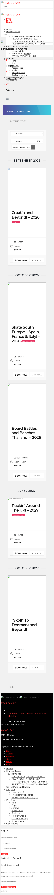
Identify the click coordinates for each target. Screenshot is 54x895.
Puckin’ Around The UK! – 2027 (26, 507)
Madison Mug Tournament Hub (26, 36)
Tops (14, 63)
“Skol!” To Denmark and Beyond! (24, 625)
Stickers (15, 70)
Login (9, 19)
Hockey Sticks (18, 72)
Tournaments (13, 774)
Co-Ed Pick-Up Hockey (17, 46)
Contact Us (11, 80)
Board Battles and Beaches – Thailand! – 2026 (26, 433)
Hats (14, 61)
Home (9, 29)
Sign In (4, 891)
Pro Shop (10, 58)
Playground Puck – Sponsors (30, 41)
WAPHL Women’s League (24, 56)
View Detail (37, 260)
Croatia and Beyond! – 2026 (25, 215)
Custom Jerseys (19, 75)
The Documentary (16, 821)
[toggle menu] (7, 99)
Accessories (17, 68)
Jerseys (15, 65)
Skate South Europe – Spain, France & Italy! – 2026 (26, 334)
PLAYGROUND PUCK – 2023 (25, 39)
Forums (9, 761)
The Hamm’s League (21, 53)
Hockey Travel (13, 31)
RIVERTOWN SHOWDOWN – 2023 (28, 44)
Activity (9, 754)
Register (10, 22)
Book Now (21, 260)
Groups (9, 759)
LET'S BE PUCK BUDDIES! (12, 724)
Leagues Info (18, 51)
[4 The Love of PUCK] (10, 3)
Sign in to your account (18, 111)
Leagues (10, 48)
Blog (8, 764)
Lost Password (15, 858)
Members (10, 756)
